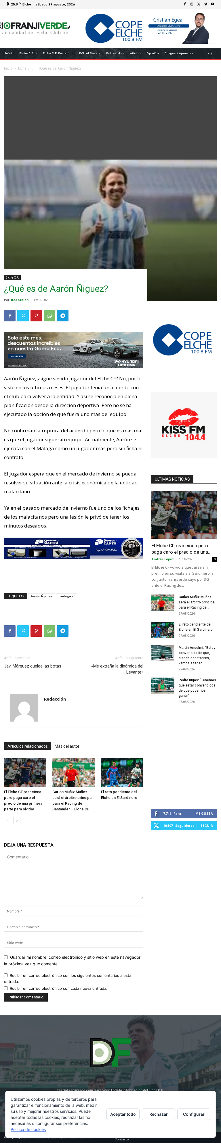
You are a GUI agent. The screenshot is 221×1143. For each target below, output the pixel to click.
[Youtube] (212, 4)
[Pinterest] (36, 315)
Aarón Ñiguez (41, 596)
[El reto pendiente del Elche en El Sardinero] (122, 772)
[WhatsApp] (49, 315)
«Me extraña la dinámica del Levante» (117, 669)
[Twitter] (198, 4)
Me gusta (204, 813)
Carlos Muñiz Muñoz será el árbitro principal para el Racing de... (197, 602)
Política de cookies (28, 1129)
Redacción (20, 300)
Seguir (207, 825)
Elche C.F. (12, 277)
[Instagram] (191, 4)
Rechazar (158, 1114)
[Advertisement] (110, 116)
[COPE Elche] (143, 28)
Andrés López (162, 559)
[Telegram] (62, 315)
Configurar (194, 1114)
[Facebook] (184, 4)
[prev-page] (7, 820)
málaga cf (67, 596)
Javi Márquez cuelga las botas (32, 666)
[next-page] (16, 820)
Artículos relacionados (27, 746)
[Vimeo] (205, 4)
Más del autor (67, 746)
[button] (210, 53)
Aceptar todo (123, 1114)
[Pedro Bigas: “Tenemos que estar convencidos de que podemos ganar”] (162, 686)
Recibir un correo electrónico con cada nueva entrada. (58, 988)
